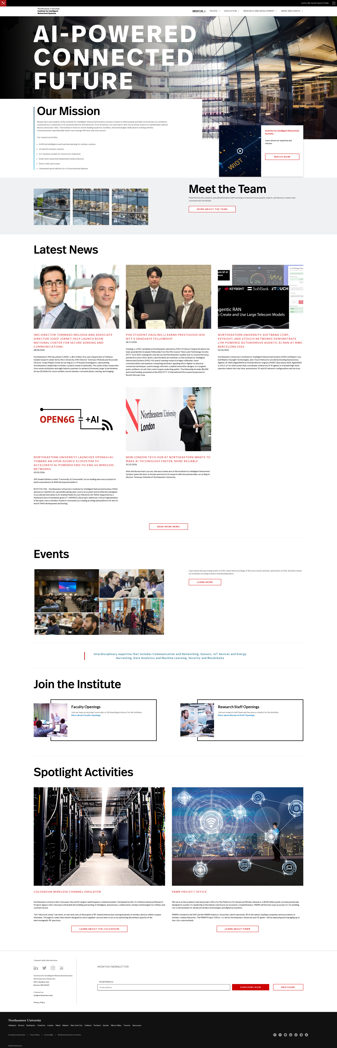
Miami (58, 1025)
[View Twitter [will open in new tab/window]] (44, 968)
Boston (21, 1025)
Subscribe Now (250, 987)
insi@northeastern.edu (43, 995)
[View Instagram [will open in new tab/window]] (53, 968)
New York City (76, 1025)
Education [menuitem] (230, 11)
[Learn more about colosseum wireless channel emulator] (99, 836)
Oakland (88, 1025)
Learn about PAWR (237, 929)
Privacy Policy (39, 1002)
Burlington (30, 1025)
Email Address (106, 981)
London (50, 1025)
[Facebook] (274, 1034)
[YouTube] (285, 1034)
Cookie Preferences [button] (15, 1046)
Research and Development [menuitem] (259, 11)
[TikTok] (306, 1034)
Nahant (66, 1025)
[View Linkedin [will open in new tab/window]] (36, 968)
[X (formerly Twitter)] (280, 1034)
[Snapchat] (301, 1034)
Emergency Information (16, 1035)
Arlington (12, 1025)
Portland (97, 1025)
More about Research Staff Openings (236, 715)
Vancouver (136, 1025)
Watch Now (282, 156)
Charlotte (41, 1025)
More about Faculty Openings (86, 715)
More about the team (212, 209)
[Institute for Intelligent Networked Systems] (72, 11)
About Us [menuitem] (197, 11)
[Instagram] (296, 1034)
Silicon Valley (116, 1025)
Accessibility (48, 1035)
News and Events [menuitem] (290, 11)
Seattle (106, 1025)
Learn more (205, 582)
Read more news (168, 526)
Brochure (288, 987)
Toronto (126, 1025)
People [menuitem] (214, 11)
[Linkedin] (290, 1034)
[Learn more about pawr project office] (237, 836)
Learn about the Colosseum (99, 929)
